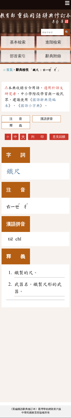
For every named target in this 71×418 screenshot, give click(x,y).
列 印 (37, 136)
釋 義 (15, 125)
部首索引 (18, 56)
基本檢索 (18, 42)
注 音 (15, 118)
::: (4, 69)
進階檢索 (53, 42)
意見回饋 (59, 136)
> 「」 (32, 69)
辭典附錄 (53, 56)
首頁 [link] (9, 69)
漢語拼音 (46, 118)
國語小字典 (30, 106)
